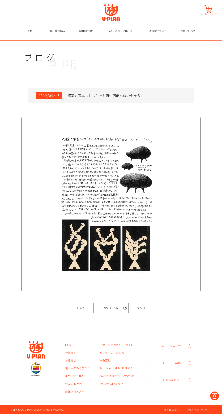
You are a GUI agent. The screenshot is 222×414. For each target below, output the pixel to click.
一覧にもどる (109, 308)
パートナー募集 (171, 363)
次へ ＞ (141, 308)
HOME (30, 31)
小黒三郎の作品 (56, 31)
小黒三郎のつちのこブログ (116, 345)
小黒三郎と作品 (74, 376)
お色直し (104, 360)
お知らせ (70, 360)
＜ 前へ (80, 308)
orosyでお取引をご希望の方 (116, 376)
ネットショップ (208, 13)
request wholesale (111, 384)
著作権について (157, 31)
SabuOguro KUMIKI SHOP (121, 31)
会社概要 (70, 353)
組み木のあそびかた (77, 368)
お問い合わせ (188, 31)
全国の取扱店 (86, 31)
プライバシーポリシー (199, 409)
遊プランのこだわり (111, 353)
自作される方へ (74, 391)
